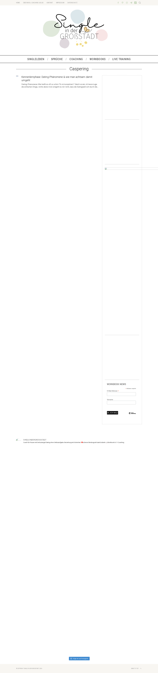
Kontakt (50, 3)
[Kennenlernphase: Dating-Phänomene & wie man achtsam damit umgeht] (17, 76)
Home (18, 3)
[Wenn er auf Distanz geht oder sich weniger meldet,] (129, 545)
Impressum (60, 3)
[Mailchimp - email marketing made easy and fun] (132, 415)
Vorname (110, 399)
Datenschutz (72, 3)
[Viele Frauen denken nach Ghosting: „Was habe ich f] (53, 548)
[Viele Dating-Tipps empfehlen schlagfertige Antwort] (104, 550)
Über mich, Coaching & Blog (33, 3)
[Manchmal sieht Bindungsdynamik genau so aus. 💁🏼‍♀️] (28, 539)
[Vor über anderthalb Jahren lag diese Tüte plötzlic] (79, 515)
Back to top (134, 668)
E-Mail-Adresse (113, 391)
